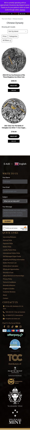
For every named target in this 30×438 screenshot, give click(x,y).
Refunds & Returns (9, 285)
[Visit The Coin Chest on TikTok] (12, 326)
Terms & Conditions (9, 282)
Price (4, 36)
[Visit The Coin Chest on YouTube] (16, 326)
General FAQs (7, 240)
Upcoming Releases (9, 237)
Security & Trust (8, 272)
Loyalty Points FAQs (9, 250)
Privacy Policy (7, 279)
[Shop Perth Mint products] (15, 371)
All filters (6, 40)
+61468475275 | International (14, 315)
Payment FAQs (8, 243)
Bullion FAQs (7, 247)
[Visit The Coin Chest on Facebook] (4, 326)
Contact (5, 298)
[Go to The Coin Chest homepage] (15, 357)
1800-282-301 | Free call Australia (15, 312)
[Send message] (7, 221)
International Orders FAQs (11, 253)
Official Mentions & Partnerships (13, 276)
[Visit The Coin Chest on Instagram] (8, 326)
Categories (13, 36)
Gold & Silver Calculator (10, 266)
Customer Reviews (9, 292)
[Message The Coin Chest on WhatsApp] (20, 326)
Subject (5, 197)
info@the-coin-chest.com (12, 318)
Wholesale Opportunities (11, 269)
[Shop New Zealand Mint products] (15, 416)
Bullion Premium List (9, 263)
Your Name (6, 177)
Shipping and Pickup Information (13, 259)
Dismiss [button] (22, 10)
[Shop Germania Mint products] (15, 381)
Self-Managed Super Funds (12, 256)
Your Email (6, 187)
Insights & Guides (8, 289)
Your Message (7, 207)
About (5, 295)
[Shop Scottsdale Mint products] (15, 396)
